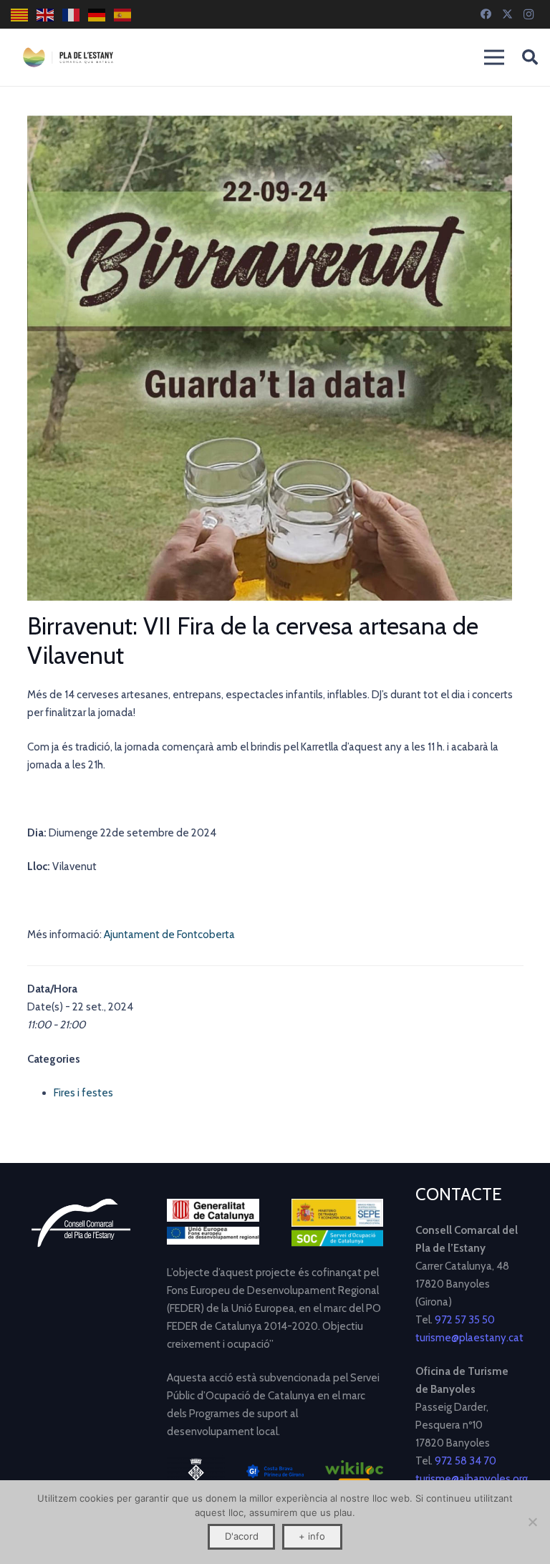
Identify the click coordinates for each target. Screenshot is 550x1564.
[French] (71, 14)
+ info (312, 1536)
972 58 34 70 (465, 1460)
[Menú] (494, 57)
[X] (507, 14)
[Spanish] (123, 14)
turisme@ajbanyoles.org (471, 1478)
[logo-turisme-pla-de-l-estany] (68, 57)
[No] (532, 1522)
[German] (97, 14)
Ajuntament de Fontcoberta (169, 934)
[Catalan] (20, 14)
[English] (46, 14)
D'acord (242, 1536)
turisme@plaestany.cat (469, 1337)
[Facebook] (485, 14)
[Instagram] (528, 14)
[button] (530, 57)
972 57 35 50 (465, 1319)
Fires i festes (83, 1092)
